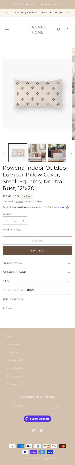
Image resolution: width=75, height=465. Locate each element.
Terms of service (16, 384)
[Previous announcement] (6, 4)
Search (10, 336)
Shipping (19, 201)
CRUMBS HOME (32, 458)
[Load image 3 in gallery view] (57, 153)
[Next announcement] (68, 4)
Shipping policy (15, 360)
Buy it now (37, 250)
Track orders (14, 344)
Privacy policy (15, 376)
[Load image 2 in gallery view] (37, 153)
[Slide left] (4, 153)
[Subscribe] (57, 406)
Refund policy (14, 368)
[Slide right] (71, 153)
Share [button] (9, 308)
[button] (7, 29)
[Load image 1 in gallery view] (18, 153)
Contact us (12, 352)
